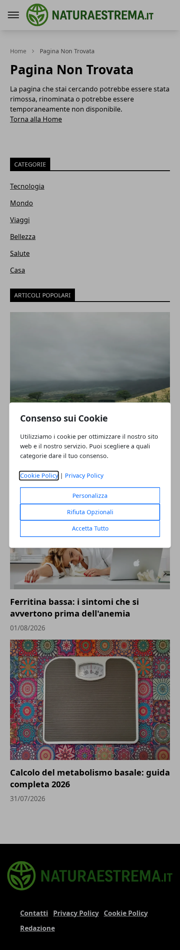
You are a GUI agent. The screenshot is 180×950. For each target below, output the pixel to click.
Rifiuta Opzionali (90, 512)
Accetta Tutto (90, 528)
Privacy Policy (84, 475)
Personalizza (90, 496)
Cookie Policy (39, 475)
